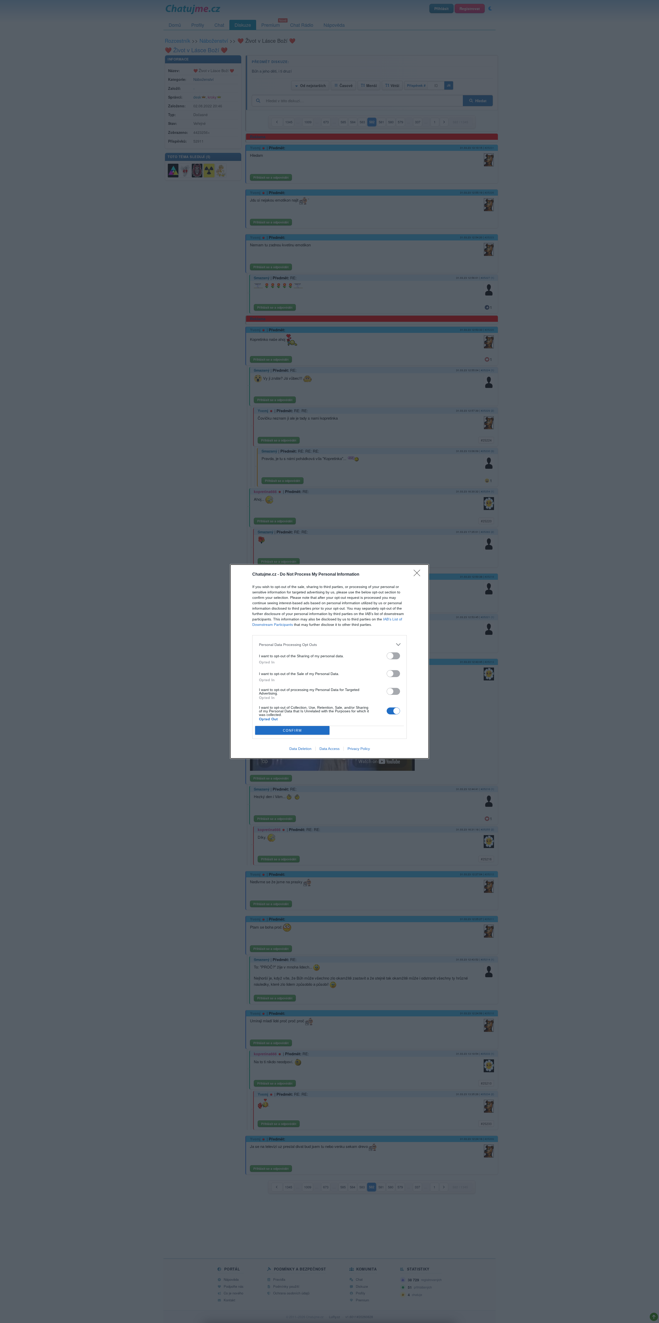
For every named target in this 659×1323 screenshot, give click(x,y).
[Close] (418, 575)
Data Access (329, 749)
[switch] (393, 655)
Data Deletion (300, 749)
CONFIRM (292, 730)
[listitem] (329, 644)
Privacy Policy (359, 749)
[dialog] (329, 661)
